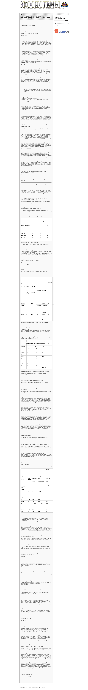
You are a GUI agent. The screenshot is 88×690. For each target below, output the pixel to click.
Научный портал (57, 26)
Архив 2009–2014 (58, 17)
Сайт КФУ (56, 25)
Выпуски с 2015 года (58, 16)
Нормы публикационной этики (60, 18)
